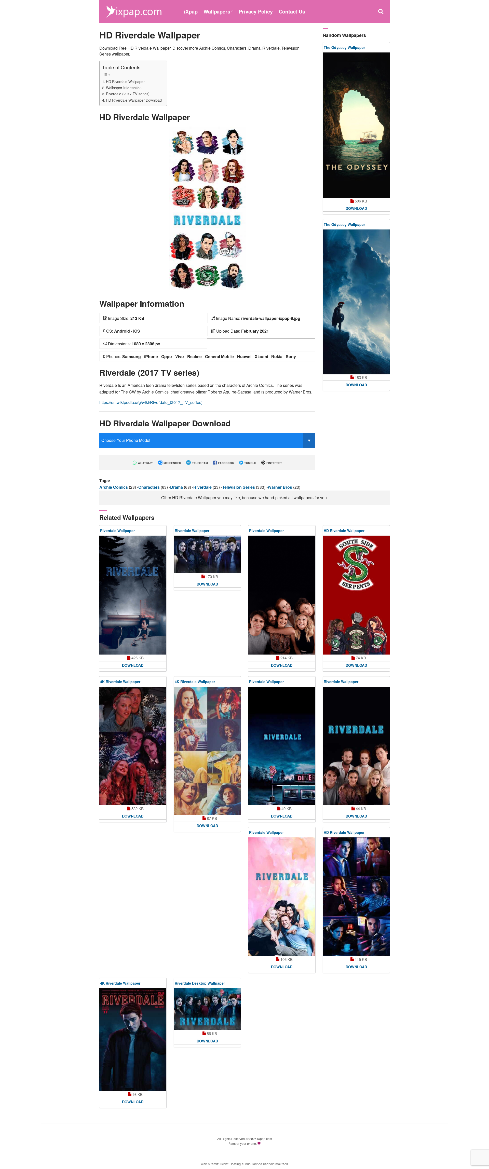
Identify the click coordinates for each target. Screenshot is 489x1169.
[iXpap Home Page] (134, 11)
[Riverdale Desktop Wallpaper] (207, 1009)
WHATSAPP (145, 463)
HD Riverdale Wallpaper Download (134, 100)
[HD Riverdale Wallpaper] (207, 208)
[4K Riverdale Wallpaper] (132, 746)
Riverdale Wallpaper (117, 530)
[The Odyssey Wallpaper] (356, 125)
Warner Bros (280, 487)
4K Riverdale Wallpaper (120, 681)
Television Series (239, 487)
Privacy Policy (256, 11)
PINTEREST (274, 463)
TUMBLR (249, 463)
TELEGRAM (199, 463)
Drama (177, 487)
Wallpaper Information (124, 87)
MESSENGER (172, 463)
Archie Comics (114, 487)
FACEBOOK (225, 463)
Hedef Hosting (230, 1163)
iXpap (190, 11)
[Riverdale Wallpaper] (132, 595)
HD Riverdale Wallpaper (125, 81)
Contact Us (292, 11)
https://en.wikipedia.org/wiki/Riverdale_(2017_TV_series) (150, 402)
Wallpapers (216, 11)
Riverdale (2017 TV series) (128, 93)
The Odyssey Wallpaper (344, 47)
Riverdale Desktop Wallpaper (200, 983)
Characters (149, 487)
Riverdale (203, 487)
